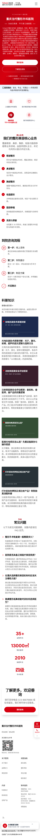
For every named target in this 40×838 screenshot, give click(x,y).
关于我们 (4, 763)
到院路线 (24, 806)
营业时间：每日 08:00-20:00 (28, 795)
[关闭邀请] (32, 824)
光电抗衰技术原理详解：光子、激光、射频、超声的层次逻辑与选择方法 (19, 342)
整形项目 (24, 768)
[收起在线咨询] (37, 735)
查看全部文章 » (7, 305)
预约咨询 (20, 62)
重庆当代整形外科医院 (12, 726)
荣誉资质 (4, 773)
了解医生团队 (20, 69)
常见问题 (24, 773)
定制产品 (4, 800)
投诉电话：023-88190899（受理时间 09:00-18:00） (28, 801)
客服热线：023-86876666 (26, 790)
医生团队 (24, 763)
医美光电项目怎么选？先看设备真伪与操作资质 (19, 443)
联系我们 (24, 778)
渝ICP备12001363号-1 (9, 831)
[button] (16, 825)
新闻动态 (4, 795)
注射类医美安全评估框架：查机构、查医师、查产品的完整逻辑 (19, 391)
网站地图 (4, 732)
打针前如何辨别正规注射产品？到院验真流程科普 (19, 492)
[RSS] (3, 817)
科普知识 (4, 790)
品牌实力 (4, 768)
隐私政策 (12, 732)
